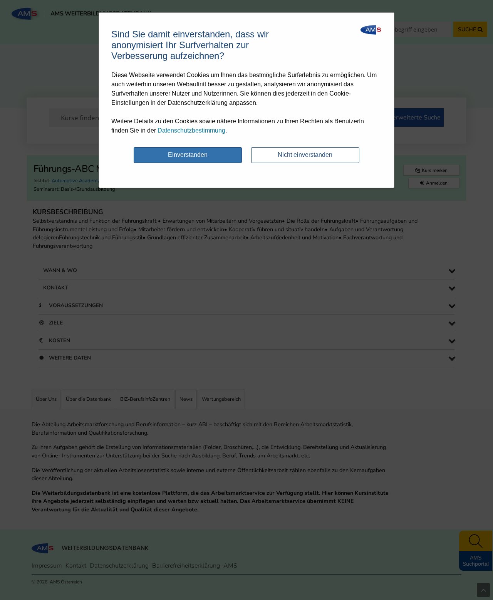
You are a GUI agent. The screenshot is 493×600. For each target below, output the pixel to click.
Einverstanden (188, 154)
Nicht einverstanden (305, 154)
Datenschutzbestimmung (191, 130)
